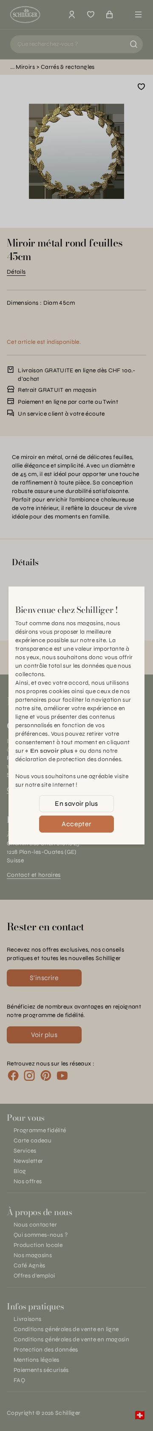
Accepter (76, 824)
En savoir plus (76, 803)
